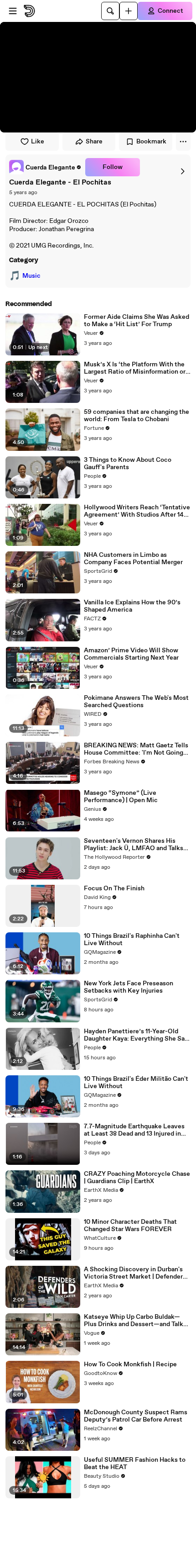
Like (37, 141)
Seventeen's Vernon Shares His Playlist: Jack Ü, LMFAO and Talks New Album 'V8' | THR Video (133, 844)
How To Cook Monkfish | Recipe (130, 1364)
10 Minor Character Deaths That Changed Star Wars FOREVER (130, 1225)
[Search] (110, 11)
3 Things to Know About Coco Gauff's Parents (127, 463)
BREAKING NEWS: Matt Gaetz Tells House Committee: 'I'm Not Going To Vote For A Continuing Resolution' (136, 749)
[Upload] (128, 11)
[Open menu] (12, 11)
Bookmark (151, 141)
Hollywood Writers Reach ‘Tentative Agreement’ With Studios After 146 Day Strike (137, 511)
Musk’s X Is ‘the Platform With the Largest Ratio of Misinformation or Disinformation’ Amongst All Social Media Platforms (136, 368)
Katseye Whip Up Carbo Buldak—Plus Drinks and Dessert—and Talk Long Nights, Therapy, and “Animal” (136, 1320)
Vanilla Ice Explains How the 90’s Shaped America (132, 606)
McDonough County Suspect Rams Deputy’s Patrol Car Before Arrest (135, 1416)
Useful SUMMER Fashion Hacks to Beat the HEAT (135, 1463)
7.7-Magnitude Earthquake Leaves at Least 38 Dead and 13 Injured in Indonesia (134, 1130)
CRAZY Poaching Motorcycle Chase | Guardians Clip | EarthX (137, 1177)
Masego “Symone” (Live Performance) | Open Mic (121, 796)
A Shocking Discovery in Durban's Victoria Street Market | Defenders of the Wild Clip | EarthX (135, 1273)
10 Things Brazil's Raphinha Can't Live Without (132, 939)
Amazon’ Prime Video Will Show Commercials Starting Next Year (131, 654)
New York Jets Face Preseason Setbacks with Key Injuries (128, 987)
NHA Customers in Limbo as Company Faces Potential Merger (133, 558)
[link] (45, 167)
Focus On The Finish (114, 888)
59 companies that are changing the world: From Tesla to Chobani (136, 415)
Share (94, 141)
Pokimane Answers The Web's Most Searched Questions (136, 701)
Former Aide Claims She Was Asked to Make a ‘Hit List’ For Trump (136, 320)
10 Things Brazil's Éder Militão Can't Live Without (136, 1082)
